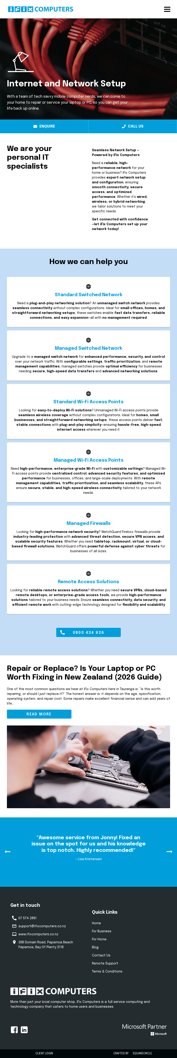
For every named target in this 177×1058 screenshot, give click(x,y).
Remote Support (105, 963)
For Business (101, 931)
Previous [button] (7, 852)
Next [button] (169, 852)
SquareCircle (142, 1053)
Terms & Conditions (107, 971)
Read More (39, 714)
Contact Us (101, 955)
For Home (99, 939)
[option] (88, 853)
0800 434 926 (88, 633)
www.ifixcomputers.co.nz (38, 934)
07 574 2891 (27, 918)
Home (96, 923)
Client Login (44, 1053)
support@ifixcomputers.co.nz (42, 926)
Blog (95, 947)
